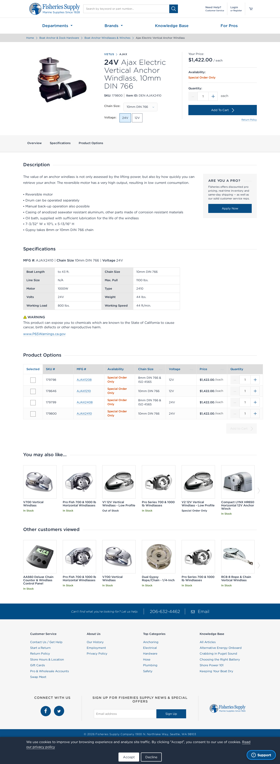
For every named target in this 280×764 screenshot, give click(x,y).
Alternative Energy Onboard (221, 648)
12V (137, 118)
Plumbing (150, 665)
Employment (96, 648)
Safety (148, 671)
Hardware (150, 653)
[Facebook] (46, 708)
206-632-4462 (165, 611)
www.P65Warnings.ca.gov (44, 334)
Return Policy (249, 119)
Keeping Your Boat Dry (216, 671)
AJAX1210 (84, 391)
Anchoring (150, 642)
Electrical (150, 648)
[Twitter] (59, 708)
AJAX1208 (84, 380)
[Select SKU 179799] (33, 402)
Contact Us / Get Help (46, 642)
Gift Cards (37, 665)
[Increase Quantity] (213, 96)
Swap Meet (38, 677)
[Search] (173, 9)
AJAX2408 (85, 402)
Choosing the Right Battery (220, 659)
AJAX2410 (84, 413)
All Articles (208, 642)
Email (203, 611)
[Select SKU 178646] (33, 391)
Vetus (109, 54)
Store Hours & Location (47, 659)
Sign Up (171, 714)
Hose (146, 659)
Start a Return (40, 648)
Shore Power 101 (211, 665)
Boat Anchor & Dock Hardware (59, 38)
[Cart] (249, 8)
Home (30, 38)
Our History (95, 642)
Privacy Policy (97, 653)
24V (125, 118)
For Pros (229, 25)
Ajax (123, 54)
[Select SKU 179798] (33, 380)
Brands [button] (112, 25)
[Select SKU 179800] (33, 414)
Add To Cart (220, 110)
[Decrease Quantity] (192, 96)
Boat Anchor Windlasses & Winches (107, 38)
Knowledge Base (172, 25)
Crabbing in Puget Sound (218, 653)
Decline (151, 757)
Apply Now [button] (230, 208)
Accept (129, 757)
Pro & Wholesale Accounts (49, 671)
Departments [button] (55, 25)
